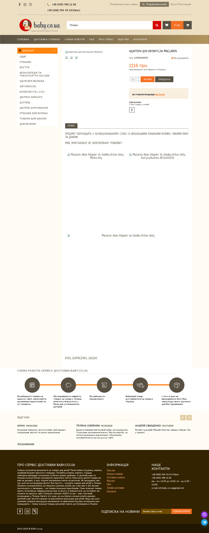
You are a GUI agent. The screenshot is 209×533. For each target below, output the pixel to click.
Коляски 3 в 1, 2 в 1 (32, 91)
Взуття (24, 67)
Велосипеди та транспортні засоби (34, 74)
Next (189, 417)
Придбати (164, 79)
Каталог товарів (115, 474)
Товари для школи (33, 118)
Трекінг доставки (115, 488)
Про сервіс (106, 39)
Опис (71, 125)
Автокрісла (28, 86)
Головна (23, 39)
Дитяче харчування (34, 107)
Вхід (173, 4)
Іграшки (25, 62)
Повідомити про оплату (124, 4)
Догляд (25, 102)
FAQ (91, 39)
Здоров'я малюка (32, 81)
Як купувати (181, 58)
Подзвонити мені (156, 4)
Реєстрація (184, 4)
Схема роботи (75, 39)
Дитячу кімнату (31, 97)
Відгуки (123, 39)
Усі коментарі (25, 443)
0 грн (177, 25)
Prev (183, 417)
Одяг (23, 56)
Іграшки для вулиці (34, 113)
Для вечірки (28, 123)
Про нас (111, 470)
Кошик (147, 79)
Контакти (140, 39)
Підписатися (181, 511)
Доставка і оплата (47, 39)
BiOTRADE (160, 95)
